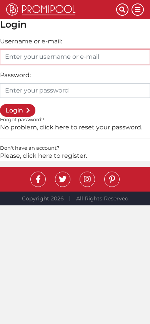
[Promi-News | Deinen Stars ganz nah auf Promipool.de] (61, 9)
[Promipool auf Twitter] (62, 179)
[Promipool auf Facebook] (38, 179)
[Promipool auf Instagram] (87, 179)
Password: (15, 75)
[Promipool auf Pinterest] (112, 179)
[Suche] (122, 9)
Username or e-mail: (31, 41)
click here (54, 127)
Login (14, 110)
